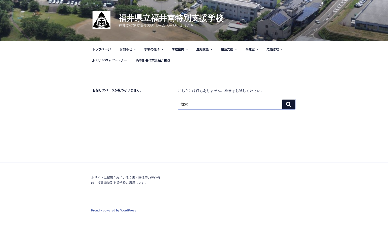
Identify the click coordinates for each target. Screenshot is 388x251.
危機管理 (273, 49)
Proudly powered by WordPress (113, 210)
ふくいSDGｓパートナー (109, 60)
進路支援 (202, 49)
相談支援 (227, 49)
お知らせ (126, 49)
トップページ (101, 49)
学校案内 (178, 49)
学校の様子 (152, 49)
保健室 (250, 49)
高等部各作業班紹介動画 (153, 60)
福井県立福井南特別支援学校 (171, 17)
